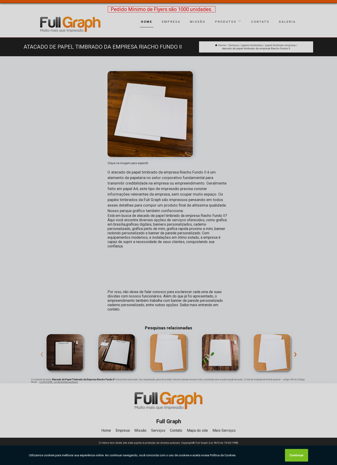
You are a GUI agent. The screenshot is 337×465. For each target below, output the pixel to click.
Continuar (297, 455)
